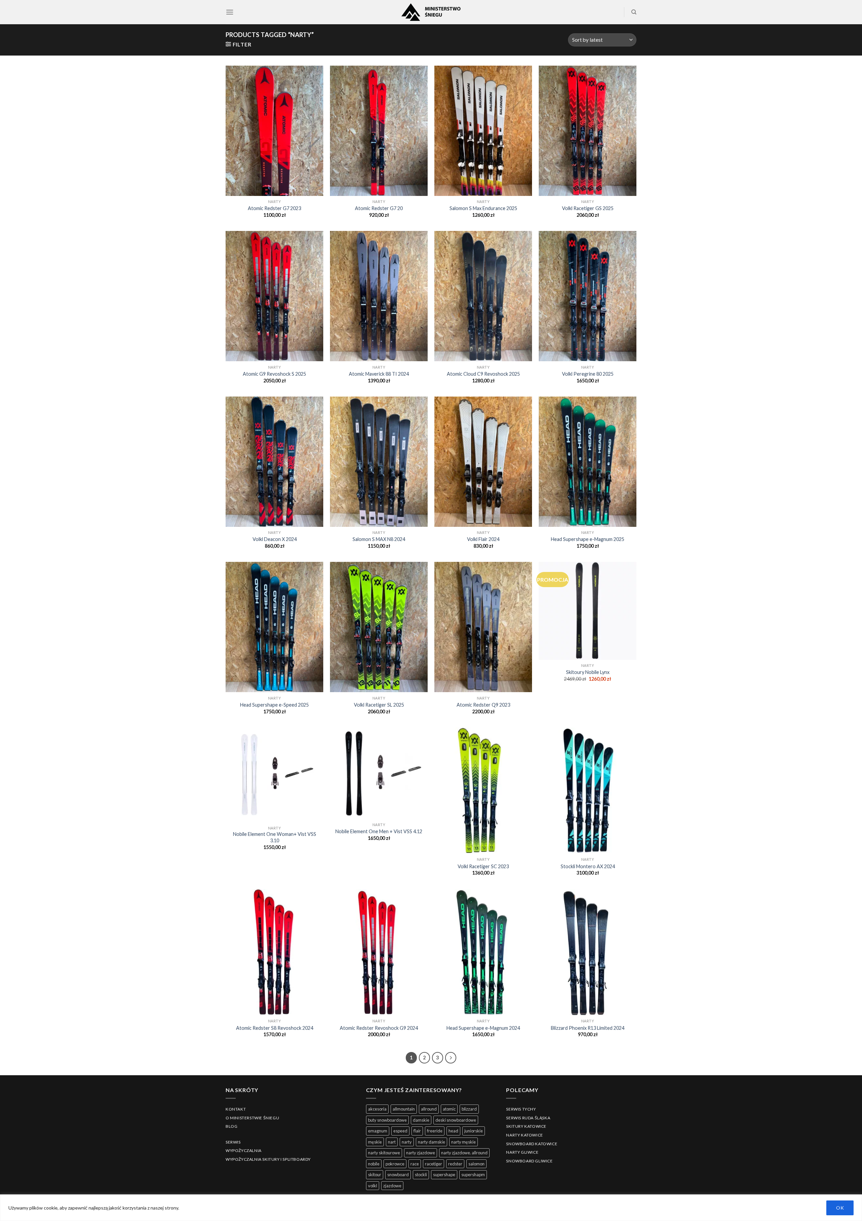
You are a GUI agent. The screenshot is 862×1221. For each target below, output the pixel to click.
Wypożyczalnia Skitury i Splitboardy (268, 1159)
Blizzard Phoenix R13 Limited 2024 (587, 1028)
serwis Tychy (521, 1109)
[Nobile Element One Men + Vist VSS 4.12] (379, 773)
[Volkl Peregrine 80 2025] (587, 296)
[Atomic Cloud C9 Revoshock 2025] (483, 296)
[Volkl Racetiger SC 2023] (483, 790)
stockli (421, 1174)
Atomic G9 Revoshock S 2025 (274, 374)
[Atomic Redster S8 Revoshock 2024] (274, 952)
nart (392, 1142)
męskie (375, 1142)
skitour (374, 1174)
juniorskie (473, 1130)
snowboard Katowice (531, 1143)
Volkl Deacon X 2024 (275, 539)
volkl (372, 1185)
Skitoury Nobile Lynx (587, 672)
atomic (449, 1109)
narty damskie (431, 1142)
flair (417, 1130)
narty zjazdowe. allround (464, 1152)
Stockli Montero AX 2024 (588, 866)
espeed (400, 1130)
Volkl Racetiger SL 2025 (379, 705)
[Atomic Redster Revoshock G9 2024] (379, 952)
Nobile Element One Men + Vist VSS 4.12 (378, 831)
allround (429, 1109)
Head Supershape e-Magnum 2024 (483, 1028)
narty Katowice (524, 1135)
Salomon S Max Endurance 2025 (483, 208)
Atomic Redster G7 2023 (274, 208)
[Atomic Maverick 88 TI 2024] (379, 296)
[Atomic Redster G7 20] (379, 131)
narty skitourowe (384, 1152)
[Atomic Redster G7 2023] (274, 131)
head (453, 1130)
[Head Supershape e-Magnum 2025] (587, 462)
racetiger (433, 1163)
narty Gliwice (522, 1152)
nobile (373, 1163)
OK (840, 1208)
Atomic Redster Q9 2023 (483, 705)
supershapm (473, 1174)
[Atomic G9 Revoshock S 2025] (274, 296)
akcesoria (377, 1109)
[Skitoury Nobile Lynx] (587, 610)
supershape (444, 1174)
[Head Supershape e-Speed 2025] (274, 627)
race (414, 1163)
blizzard (469, 1109)
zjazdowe (392, 1185)
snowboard (398, 1174)
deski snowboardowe (455, 1120)
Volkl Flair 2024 (483, 539)
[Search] (633, 12)
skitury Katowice (526, 1126)
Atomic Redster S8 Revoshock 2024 (274, 1028)
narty (407, 1142)
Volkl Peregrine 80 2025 (588, 374)
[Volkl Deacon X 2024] (274, 462)
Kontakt (236, 1109)
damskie (421, 1120)
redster (455, 1163)
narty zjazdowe (420, 1152)
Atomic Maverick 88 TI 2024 (379, 374)
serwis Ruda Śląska (528, 1117)
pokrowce (395, 1163)
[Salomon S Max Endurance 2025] (483, 131)
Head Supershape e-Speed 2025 (274, 705)
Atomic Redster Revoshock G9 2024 (379, 1028)
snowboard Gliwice (529, 1160)
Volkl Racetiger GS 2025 (588, 208)
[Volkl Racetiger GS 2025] (587, 131)
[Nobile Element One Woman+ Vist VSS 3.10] (274, 774)
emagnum (377, 1130)
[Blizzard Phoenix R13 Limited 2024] (587, 952)
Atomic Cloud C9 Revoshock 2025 (483, 374)
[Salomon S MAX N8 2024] (379, 462)
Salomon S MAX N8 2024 (379, 539)
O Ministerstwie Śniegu (252, 1117)
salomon (476, 1163)
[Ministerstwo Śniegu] (431, 12)
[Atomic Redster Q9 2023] (483, 627)
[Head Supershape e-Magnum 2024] (483, 952)
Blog (231, 1126)
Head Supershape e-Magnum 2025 (587, 539)
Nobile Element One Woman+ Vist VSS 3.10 (274, 837)
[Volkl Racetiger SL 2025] (379, 627)
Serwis (233, 1142)
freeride (434, 1130)
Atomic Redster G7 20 (379, 208)
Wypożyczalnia (244, 1150)
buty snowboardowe (387, 1120)
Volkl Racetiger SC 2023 (483, 866)
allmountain (404, 1109)
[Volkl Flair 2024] (483, 462)
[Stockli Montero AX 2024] (587, 790)
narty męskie (463, 1142)
